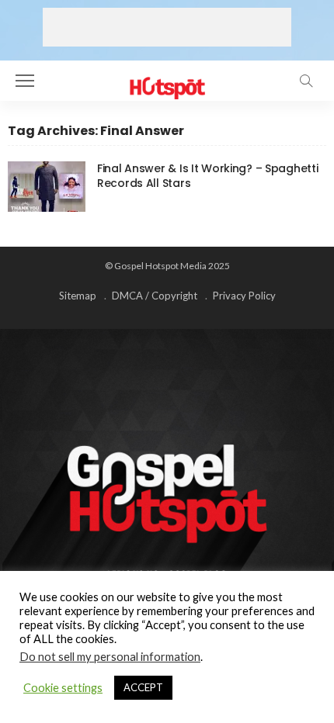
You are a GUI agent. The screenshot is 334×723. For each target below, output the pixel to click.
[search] (306, 81)
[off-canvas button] (25, 80)
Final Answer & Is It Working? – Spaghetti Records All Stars (207, 176)
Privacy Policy (244, 295)
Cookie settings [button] (63, 687)
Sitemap (77, 295)
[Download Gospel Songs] (166, 79)
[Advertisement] (167, 27)
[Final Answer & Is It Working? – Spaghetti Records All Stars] (46, 186)
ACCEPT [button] (143, 687)
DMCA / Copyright (154, 295)
